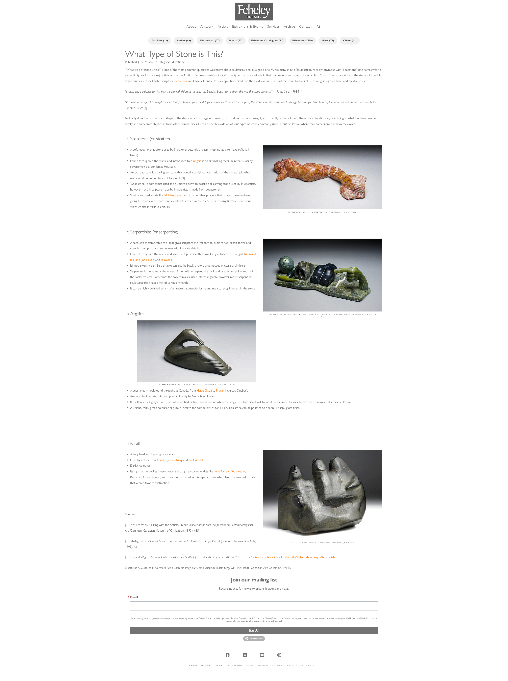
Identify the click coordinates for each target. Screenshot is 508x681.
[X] (245, 655)
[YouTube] (262, 655)
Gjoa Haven (146, 260)
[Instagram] (279, 655)
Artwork (206, 665)
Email (134, 597)
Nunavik (221, 390)
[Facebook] (228, 655)
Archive (277, 665)
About (193, 665)
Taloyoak (166, 260)
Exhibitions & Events (229, 665)
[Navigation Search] (319, 26)
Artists (250, 665)
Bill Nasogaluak (173, 195)
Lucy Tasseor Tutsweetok (229, 471)
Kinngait (196, 161)
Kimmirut (250, 254)
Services (263, 665)
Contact (291, 665)
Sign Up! (254, 630)
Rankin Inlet (196, 460)
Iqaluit (134, 260)
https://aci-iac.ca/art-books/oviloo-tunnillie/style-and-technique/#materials (289, 557)
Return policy (309, 665)
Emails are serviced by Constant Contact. (264, 621)
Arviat (160, 460)
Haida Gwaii (204, 390)
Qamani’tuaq (174, 460)
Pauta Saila (180, 81)
